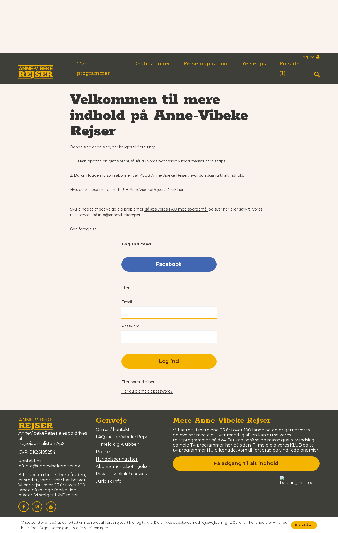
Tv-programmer (93, 68)
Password (130, 326)
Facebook (169, 264)
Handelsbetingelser (117, 459)
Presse (103, 451)
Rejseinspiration (205, 63)
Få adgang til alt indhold (246, 463)
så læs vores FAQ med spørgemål (176, 209)
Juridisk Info (108, 481)
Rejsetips (253, 63)
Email (126, 302)
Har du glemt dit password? (147, 391)
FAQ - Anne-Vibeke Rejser (123, 436)
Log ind (169, 361)
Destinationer (151, 63)
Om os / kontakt (113, 429)
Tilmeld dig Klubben (117, 444)
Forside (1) (289, 68)
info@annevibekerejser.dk (52, 465)
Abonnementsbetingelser (123, 466)
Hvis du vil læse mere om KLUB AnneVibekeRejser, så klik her (127, 189)
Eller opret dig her (137, 382)
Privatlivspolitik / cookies (121, 473)
